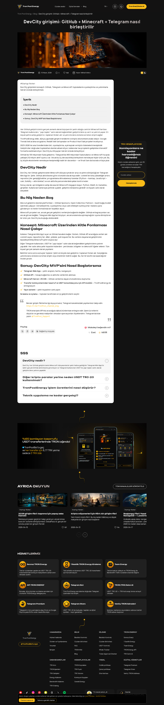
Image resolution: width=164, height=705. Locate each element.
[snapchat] (45, 692)
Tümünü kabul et (26, 700)
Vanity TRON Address (132, 673)
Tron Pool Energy (24, 14)
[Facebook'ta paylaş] (27, 331)
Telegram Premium (130, 665)
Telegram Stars (129, 669)
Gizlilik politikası (105, 665)
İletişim (52, 650)
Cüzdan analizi (60, 6)
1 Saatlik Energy (129, 642)
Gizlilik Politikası (101, 696)
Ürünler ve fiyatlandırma (58, 642)
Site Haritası (103, 673)
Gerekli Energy (79, 682)
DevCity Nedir (31, 105)
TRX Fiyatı (78, 669)
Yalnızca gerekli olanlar (46, 700)
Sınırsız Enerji (128, 637)
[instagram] (33, 692)
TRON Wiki (78, 650)
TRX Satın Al (128, 654)
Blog (84, 6)
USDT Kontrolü (104, 646)
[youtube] (20, 692)
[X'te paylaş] (22, 331)
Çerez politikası (104, 669)
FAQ (75, 646)
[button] (66, 73)
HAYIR (104, 332)
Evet (93, 332)
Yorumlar (53, 646)
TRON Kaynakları (80, 665)
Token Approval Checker (108, 654)
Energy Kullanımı (55, 677)
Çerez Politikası (90, 696)
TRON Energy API (130, 650)
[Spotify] (64, 692)
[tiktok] (26, 692)
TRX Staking (54, 686)
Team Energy (128, 646)
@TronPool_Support (41, 316)
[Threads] (51, 692)
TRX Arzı (53, 665)
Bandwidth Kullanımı (57, 682)
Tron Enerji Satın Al (136, 6)
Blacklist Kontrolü (80, 637)
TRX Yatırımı (78, 673)
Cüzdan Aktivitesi (80, 642)
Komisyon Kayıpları (81, 677)
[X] (58, 692)
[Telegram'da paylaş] (32, 331)
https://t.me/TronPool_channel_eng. (42, 306)
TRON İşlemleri (55, 669)
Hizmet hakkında (56, 637)
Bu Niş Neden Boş (32, 109)
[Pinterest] (39, 692)
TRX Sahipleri (54, 673)
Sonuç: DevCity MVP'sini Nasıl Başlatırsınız (43, 118)
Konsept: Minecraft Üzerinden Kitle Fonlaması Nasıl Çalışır (50, 114)
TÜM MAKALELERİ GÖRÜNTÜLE (129, 486)
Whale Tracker (104, 650)
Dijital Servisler (74, 6)
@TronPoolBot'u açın (29, 644)
